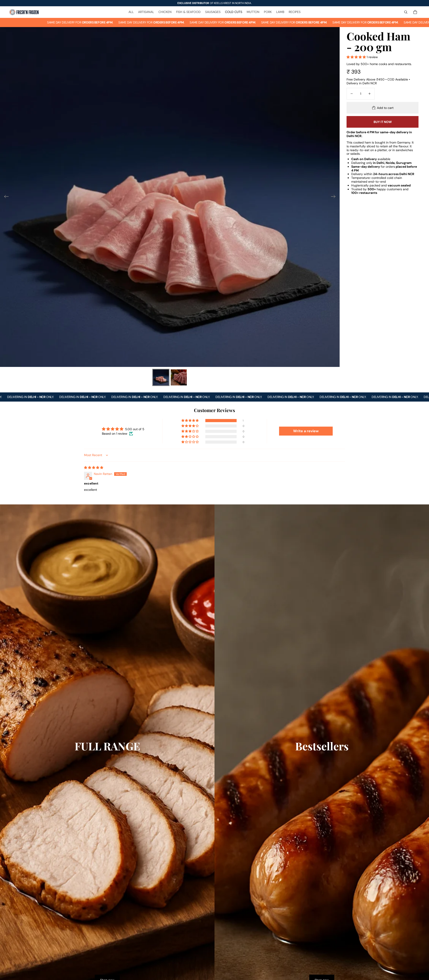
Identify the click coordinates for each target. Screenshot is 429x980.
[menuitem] (131, 12)
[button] (357, 57)
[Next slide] (335, 197)
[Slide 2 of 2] (179, 377)
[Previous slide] (5, 197)
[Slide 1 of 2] (161, 377)
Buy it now (383, 122)
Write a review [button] (306, 431)
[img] (93, 468)
